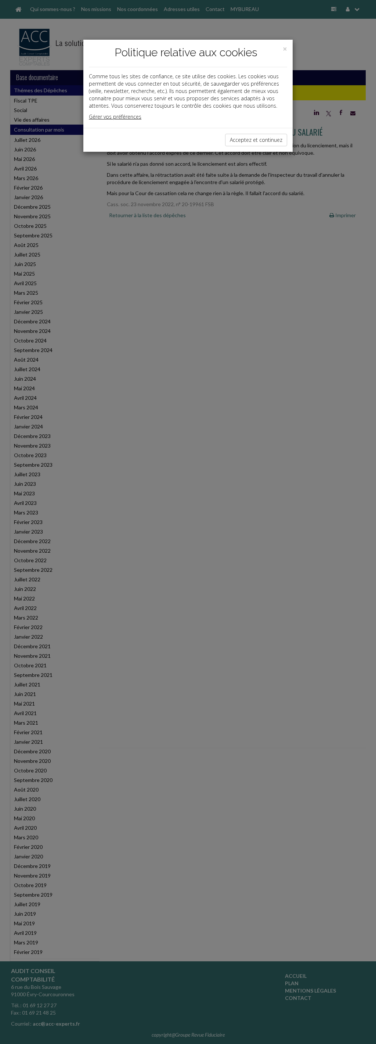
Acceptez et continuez (256, 139)
